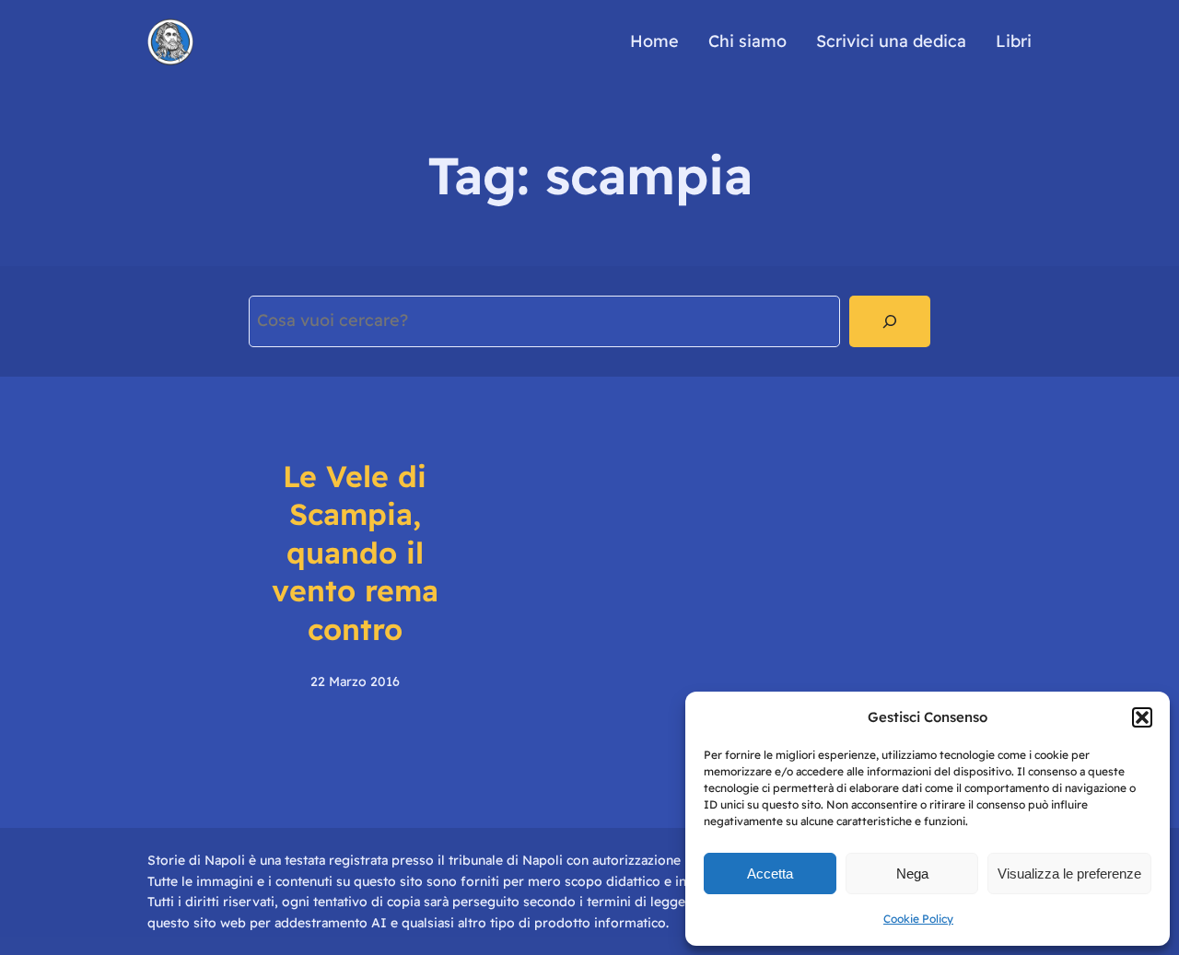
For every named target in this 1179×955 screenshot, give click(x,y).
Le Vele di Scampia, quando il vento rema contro (355, 552)
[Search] (889, 321)
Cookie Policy (918, 919)
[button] (1142, 717)
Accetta (770, 873)
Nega (912, 873)
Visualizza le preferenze (1069, 873)
